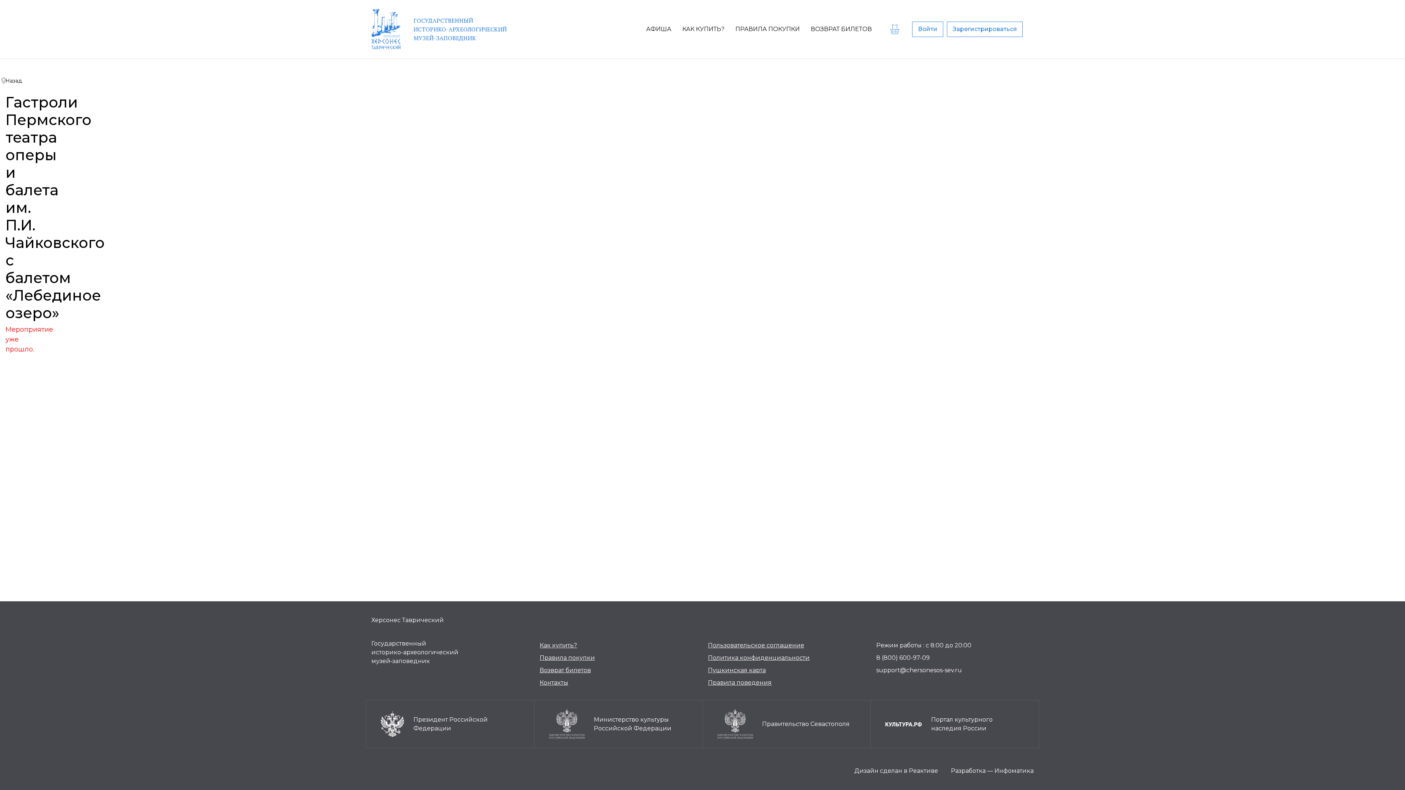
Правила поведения (740, 682)
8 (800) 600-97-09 (903, 657)
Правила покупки (567, 657)
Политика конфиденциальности (759, 657)
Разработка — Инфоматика (992, 770)
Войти (927, 29)
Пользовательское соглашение (756, 645)
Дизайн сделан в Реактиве (896, 770)
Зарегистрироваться (985, 29)
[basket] (895, 29)
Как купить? (558, 645)
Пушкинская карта (737, 670)
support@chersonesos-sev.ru (919, 670)
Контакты (554, 682)
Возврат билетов (565, 670)
